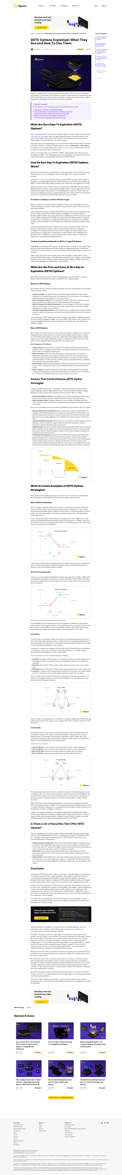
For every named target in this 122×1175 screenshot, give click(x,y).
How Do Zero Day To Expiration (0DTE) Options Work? (101, 45)
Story (40, 1124)
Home (32, 33)
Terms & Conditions (70, 1136)
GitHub (16, 1142)
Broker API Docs (18, 1126)
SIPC (68, 1155)
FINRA (65, 1155)
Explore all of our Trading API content (61, 1097)
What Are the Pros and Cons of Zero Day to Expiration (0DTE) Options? (102, 51)
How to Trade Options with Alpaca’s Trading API (49, 115)
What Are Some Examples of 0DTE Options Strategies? (102, 65)
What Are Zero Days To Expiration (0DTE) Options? (102, 38)
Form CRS (67, 1126)
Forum (15, 1134)
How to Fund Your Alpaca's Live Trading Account (50, 117)
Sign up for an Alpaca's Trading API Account (48, 109)
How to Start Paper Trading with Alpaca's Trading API (51, 113)
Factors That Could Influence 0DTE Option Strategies (102, 58)
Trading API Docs (18, 1124)
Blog (40, 1126)
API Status (17, 1144)
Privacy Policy (69, 1132)
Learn (15, 1138)
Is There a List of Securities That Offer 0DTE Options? (102, 71)
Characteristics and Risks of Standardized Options (95, 1159)
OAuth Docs (17, 1130)
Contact (41, 1128)
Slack (15, 1132)
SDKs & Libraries (18, 1140)
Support (16, 1136)
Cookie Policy (68, 1134)
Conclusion (99, 78)
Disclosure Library (70, 1124)
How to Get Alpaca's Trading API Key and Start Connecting (53, 111)
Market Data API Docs (20, 1128)
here (96, 1170)
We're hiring (42, 1130)
